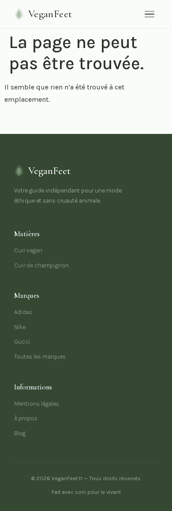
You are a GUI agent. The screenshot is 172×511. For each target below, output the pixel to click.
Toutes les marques (40, 356)
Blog (20, 433)
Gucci (22, 341)
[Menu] (149, 14)
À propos (25, 418)
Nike (20, 327)
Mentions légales (36, 403)
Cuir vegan (28, 250)
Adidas (23, 312)
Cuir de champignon (41, 265)
